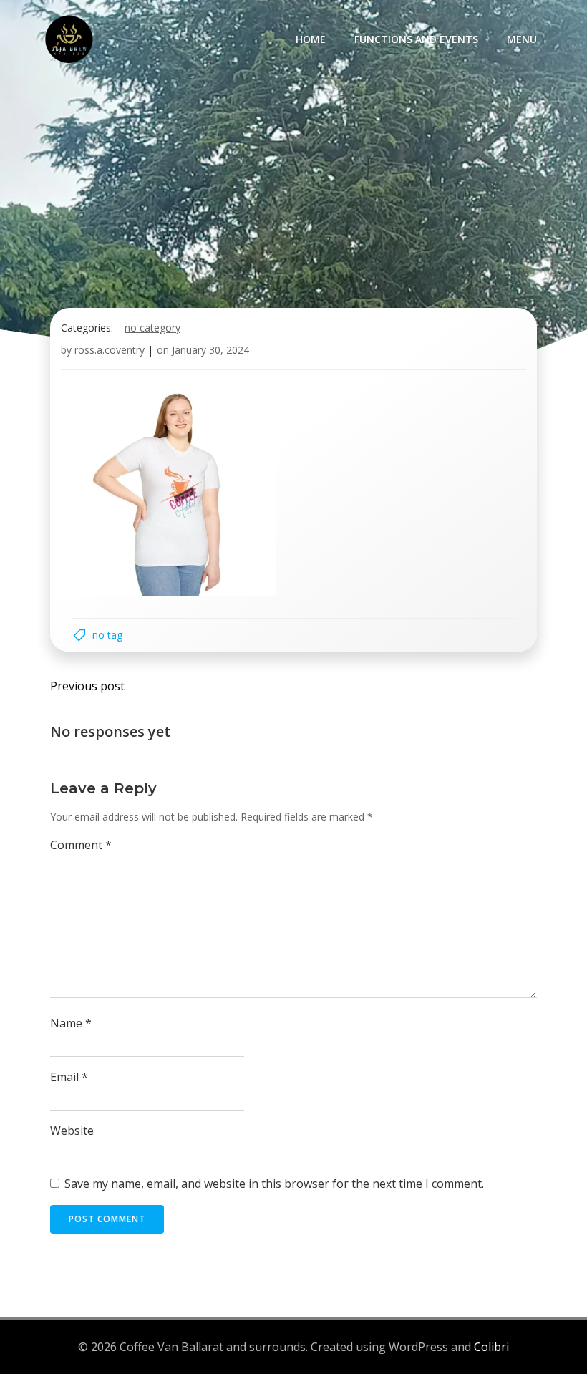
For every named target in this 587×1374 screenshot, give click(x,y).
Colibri (491, 1347)
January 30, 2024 (210, 350)
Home (311, 39)
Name (71, 1023)
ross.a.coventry (109, 350)
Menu (522, 39)
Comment (81, 845)
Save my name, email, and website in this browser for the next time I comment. (274, 1183)
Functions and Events (416, 39)
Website (72, 1130)
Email (69, 1077)
